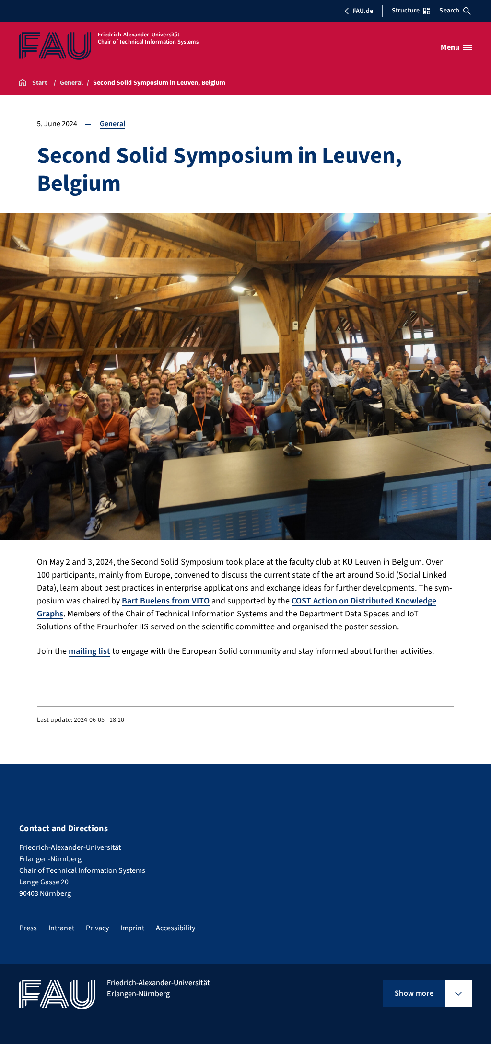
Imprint (132, 928)
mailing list (89, 651)
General (112, 123)
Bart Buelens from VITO (166, 601)
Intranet (61, 928)
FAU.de (363, 11)
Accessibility (175, 928)
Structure (406, 10)
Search (449, 10)
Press (28, 928)
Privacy (97, 928)
